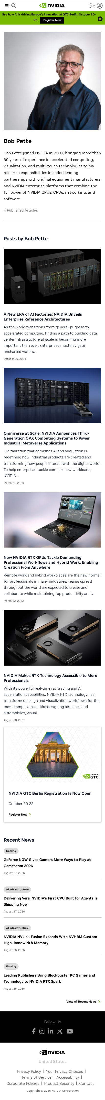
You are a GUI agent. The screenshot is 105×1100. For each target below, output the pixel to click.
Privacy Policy (29, 1071)
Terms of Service (36, 1077)
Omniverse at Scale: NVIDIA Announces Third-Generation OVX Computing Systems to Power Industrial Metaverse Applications (47, 438)
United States (53, 1061)
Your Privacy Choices (64, 1071)
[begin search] (14, 6)
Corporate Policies (22, 1083)
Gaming (11, 851)
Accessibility (67, 1077)
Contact (86, 1083)
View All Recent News (81, 1001)
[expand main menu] (7, 6)
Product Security (59, 1083)
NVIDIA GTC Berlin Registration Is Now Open (50, 793)
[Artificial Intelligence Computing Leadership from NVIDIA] (52, 6)
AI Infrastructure (17, 889)
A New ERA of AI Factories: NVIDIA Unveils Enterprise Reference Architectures (43, 317)
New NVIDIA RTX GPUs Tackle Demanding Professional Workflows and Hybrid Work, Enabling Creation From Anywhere (51, 562)
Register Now (18, 814)
